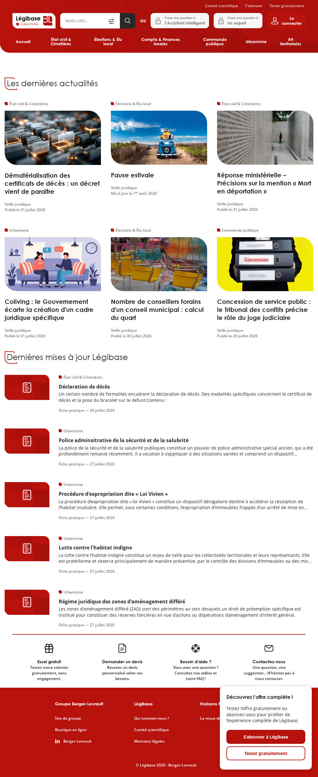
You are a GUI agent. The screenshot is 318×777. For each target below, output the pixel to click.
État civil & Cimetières (61, 41)
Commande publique (215, 41)
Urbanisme (256, 41)
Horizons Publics (216, 703)
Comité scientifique (221, 5)
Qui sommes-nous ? (151, 718)
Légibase (143, 703)
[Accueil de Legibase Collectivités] (34, 21)
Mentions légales (149, 741)
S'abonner (254, 5)
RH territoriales (290, 41)
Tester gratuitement (287, 5)
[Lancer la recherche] (127, 21)
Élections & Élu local (108, 41)
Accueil (23, 41)
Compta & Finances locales (160, 41)
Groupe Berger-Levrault (79, 703)
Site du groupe (68, 718)
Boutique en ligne (71, 729)
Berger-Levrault (77, 741)
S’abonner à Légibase (265, 737)
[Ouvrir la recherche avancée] (113, 20)
